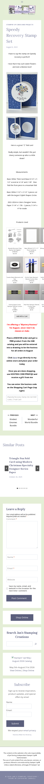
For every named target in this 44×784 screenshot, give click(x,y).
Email (10, 568)
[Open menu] (22, 2)
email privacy (29, 730)
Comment (11, 519)
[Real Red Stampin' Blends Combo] (31, 292)
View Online (15, 670)
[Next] (37, 468)
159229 (31, 252)
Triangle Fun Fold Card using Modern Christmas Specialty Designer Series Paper (21, 465)
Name (11, 557)
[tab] (17, 488)
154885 (15, 310)
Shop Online (28, 670)
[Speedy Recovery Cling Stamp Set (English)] (15, 236)
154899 (31, 308)
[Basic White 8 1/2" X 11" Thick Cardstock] (31, 236)
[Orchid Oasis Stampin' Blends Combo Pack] (31, 265)
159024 (15, 252)
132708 (15, 281)
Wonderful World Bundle (31, 419)
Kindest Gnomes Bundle (14, 420)
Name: (9, 702)
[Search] (36, 643)
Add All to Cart (22, 316)
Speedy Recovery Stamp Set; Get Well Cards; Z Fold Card (21, 398)
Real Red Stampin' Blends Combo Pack (31, 305)
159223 (31, 281)
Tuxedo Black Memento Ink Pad (15, 278)
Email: (9, 710)
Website (11, 579)
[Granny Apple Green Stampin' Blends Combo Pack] (15, 292)
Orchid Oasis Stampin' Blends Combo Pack (31, 278)
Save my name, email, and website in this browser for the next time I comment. (22, 588)
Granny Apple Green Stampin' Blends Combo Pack (14, 306)
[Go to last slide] (6, 468)
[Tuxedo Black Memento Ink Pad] (15, 265)
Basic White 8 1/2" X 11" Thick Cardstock (32, 249)
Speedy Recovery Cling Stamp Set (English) (14, 249)
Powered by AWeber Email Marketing (22, 734)
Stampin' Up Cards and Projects (19, 25)
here (15, 357)
